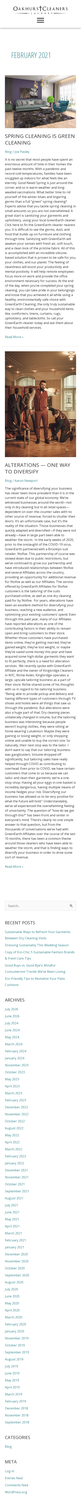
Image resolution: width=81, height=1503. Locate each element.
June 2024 (12, 1030)
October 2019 (15, 1345)
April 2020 (12, 1310)
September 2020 (17, 1275)
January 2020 (14, 1331)
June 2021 (12, 1212)
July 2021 (11, 1205)
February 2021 (15, 1240)
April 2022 (12, 1142)
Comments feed (16, 1485)
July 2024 (11, 1023)
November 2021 (17, 1177)
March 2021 (13, 1233)
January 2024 (14, 1058)
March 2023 (13, 1093)
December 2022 (16, 1107)
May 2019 (12, 1380)
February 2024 (15, 1051)
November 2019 (17, 1338)
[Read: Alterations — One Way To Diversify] (40, 404)
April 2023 (12, 1086)
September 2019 (17, 1352)
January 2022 (14, 1163)
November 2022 (17, 1114)
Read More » (14, 337)
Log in (9, 1471)
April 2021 (12, 1226)
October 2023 (15, 1072)
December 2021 (16, 1170)
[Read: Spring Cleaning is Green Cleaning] (40, 101)
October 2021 (15, 1184)
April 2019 (12, 1387)
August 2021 (14, 1198)
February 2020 (15, 1324)
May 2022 (12, 1135)
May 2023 (12, 1079)
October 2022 (15, 1121)
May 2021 (12, 1219)
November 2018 (17, 1415)
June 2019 (12, 1373)
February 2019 (15, 1401)
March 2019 (13, 1394)
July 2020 (11, 1289)
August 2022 (14, 1128)
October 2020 (15, 1268)
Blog (8, 152)
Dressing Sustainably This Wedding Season (37, 945)
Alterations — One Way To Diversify (37, 468)
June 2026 (12, 1016)
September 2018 (17, 1422)
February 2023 (15, 1100)
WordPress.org (16, 1492)
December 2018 (16, 1408)
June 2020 (12, 1296)
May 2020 (12, 1303)
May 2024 (12, 1037)
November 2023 (17, 1065)
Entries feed (14, 1478)
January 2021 (14, 1247)
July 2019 (11, 1366)
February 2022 (15, 1156)
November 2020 (17, 1261)
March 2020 (13, 1317)
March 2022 (13, 1149)
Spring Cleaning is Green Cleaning (40, 139)
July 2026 (11, 1009)
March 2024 (13, 1044)
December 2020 (16, 1254)
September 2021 (17, 1191)
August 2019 (14, 1359)
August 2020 (14, 1282)
